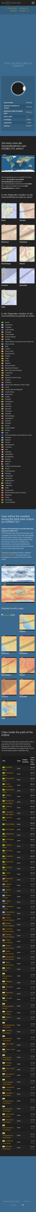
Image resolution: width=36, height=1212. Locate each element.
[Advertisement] (18, 35)
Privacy (14, 1205)
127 (27, 116)
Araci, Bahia (10, 824)
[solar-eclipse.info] (11, 3)
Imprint (26, 1201)
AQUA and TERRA (8, 555)
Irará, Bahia (10, 829)
